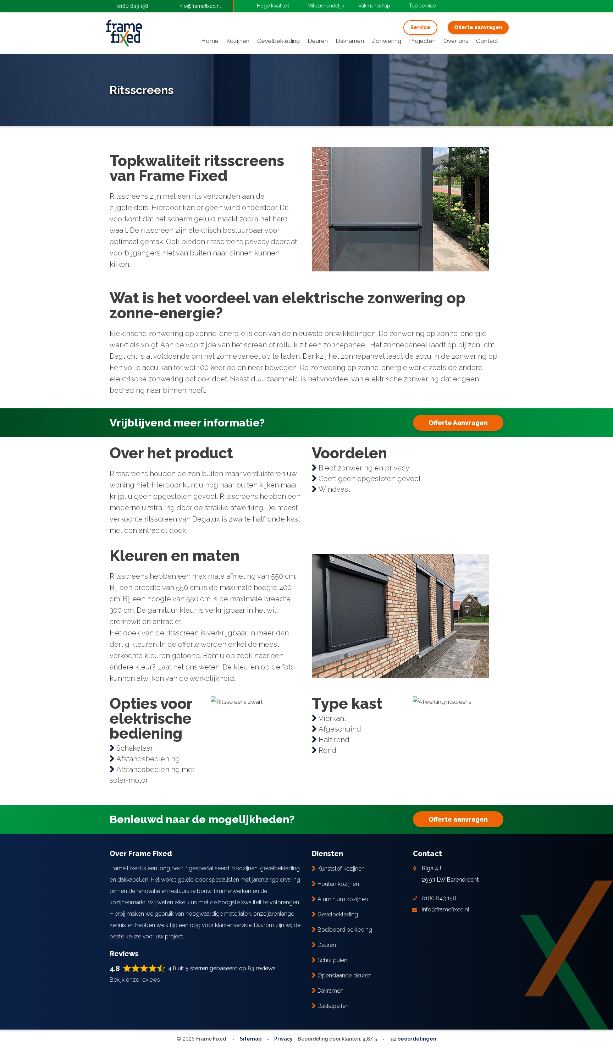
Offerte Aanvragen (458, 422)
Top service (422, 6)
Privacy (283, 1039)
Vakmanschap (374, 6)
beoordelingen (413, 1039)
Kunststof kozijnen (341, 868)
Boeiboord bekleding (344, 929)
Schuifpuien (332, 960)
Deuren (326, 945)
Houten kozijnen (338, 884)
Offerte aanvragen (478, 27)
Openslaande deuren (344, 975)
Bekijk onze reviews (135, 979)
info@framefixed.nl (199, 6)
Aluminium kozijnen (342, 899)
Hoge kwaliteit (273, 6)
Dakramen (330, 990)
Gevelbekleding (337, 914)
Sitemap (250, 1039)
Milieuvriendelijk (326, 6)
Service (420, 27)
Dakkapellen (333, 1006)
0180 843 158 (132, 6)
